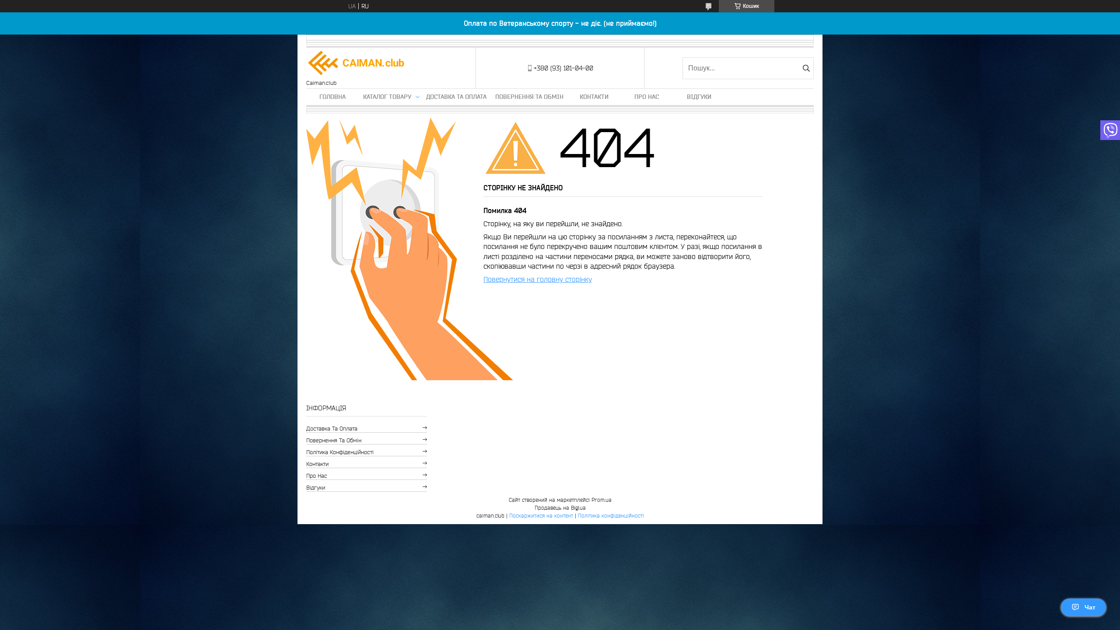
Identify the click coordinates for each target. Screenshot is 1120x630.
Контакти (594, 96)
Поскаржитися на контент (541, 515)
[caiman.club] (356, 63)
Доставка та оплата (456, 96)
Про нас (646, 96)
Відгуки (699, 96)
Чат (1090, 607)
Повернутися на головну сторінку (537, 279)
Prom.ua (602, 500)
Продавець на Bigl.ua (560, 508)
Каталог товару (387, 96)
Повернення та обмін (529, 96)
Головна (332, 96)
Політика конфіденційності (340, 452)
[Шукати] (806, 68)
